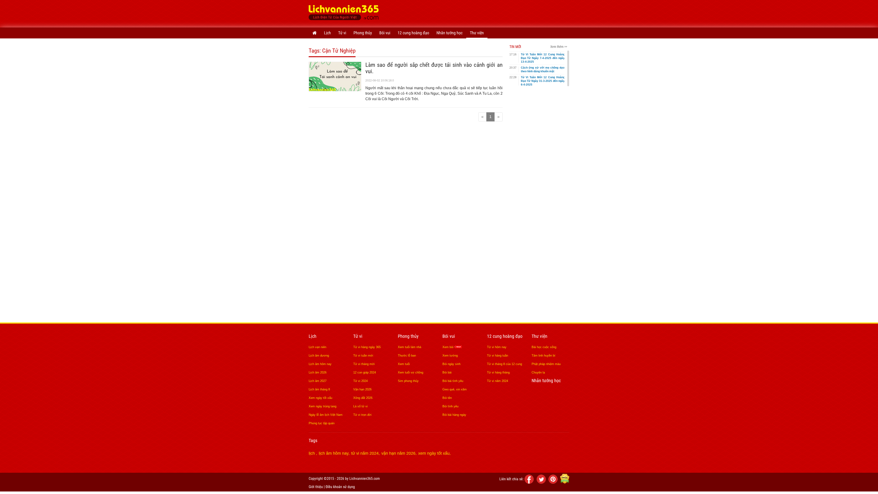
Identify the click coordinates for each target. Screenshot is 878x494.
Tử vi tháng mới (364, 364)
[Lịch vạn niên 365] (344, 13)
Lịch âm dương (319, 355)
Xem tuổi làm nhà (409, 347)
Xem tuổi (404, 364)
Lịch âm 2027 (318, 381)
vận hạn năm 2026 (398, 453)
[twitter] (541, 482)
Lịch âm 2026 (318, 372)
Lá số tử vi (360, 406)
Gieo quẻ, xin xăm (454, 389)
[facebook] (530, 482)
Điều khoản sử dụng (340, 487)
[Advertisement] (486, 12)
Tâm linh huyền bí (543, 355)
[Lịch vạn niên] (314, 32)
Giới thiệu (316, 487)
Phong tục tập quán (322, 423)
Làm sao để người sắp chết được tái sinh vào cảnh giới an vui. (434, 68)
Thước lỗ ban (407, 355)
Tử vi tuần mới (363, 355)
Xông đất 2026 (362, 398)
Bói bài (447, 372)
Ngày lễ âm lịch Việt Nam (326, 414)
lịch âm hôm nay (333, 453)
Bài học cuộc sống (544, 347)
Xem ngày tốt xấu (320, 398)
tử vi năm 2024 (365, 453)
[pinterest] (553, 482)
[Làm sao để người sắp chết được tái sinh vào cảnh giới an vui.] (335, 90)
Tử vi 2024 (360, 381)
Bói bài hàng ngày (454, 414)
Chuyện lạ (538, 372)
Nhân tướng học (449, 32)
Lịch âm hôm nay (320, 364)
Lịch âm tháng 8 (319, 389)
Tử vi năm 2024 (497, 381)
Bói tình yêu (450, 406)
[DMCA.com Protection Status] (564, 482)
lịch (312, 453)
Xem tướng (450, 355)
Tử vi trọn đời (362, 414)
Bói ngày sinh (451, 364)
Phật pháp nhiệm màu (546, 364)
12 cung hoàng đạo (413, 32)
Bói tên (447, 398)
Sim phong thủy (408, 381)
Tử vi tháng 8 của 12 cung (504, 364)
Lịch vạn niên (317, 347)
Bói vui (384, 32)
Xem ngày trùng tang (322, 406)
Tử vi (342, 32)
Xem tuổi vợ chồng (410, 372)
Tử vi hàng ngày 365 (367, 347)
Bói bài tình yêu (452, 381)
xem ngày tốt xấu (434, 453)
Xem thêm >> (558, 46)
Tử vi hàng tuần (497, 355)
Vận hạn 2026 (362, 389)
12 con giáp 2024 (364, 372)
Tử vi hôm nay (496, 347)
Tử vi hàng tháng (498, 372)
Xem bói (448, 347)
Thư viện (477, 32)
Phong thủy (362, 32)
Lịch (327, 32)
